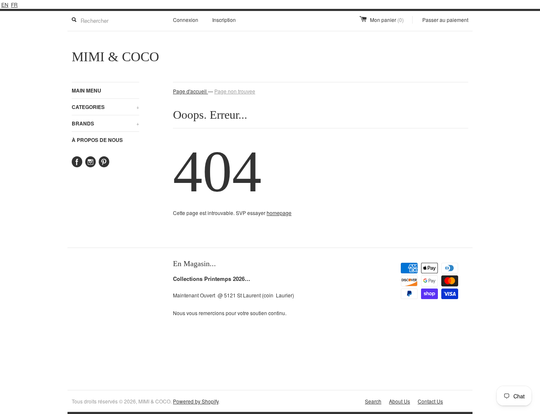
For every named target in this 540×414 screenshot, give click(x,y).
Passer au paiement (445, 19)
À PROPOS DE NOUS (97, 140)
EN (4, 4)
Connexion (185, 19)
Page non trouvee (234, 91)
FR (14, 4)
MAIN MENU (86, 90)
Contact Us (430, 401)
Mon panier (387, 19)
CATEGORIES (105, 107)
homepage (279, 212)
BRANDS (105, 123)
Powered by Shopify (196, 401)
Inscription (224, 19)
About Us (399, 401)
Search (373, 401)
